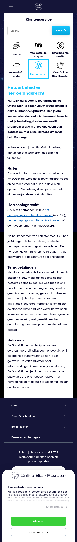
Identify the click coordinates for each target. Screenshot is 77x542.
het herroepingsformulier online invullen (34, 220)
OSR (14, 405)
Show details (54, 506)
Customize (36, 532)
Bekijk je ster (19, 426)
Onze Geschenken (23, 416)
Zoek (59, 30)
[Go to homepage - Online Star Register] (38, 6)
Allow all (38, 521)
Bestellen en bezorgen (25, 437)
